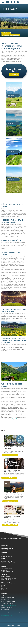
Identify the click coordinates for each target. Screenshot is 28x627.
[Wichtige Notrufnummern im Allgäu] (11, 3)
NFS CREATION (17, 624)
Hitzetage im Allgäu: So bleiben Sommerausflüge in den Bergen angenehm (13, 340)
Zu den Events (14, 74)
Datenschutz (17, 612)
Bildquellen (24, 612)
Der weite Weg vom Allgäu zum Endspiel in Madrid (13, 310)
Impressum (10, 612)
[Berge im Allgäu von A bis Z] (3, 3)
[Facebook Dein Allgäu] (14, 3)
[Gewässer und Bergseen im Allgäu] (7, 3)
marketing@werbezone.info (10, 605)
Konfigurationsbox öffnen (7, 615)
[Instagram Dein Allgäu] (18, 3)
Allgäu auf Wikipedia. (17, 419)
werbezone (10, 624)
